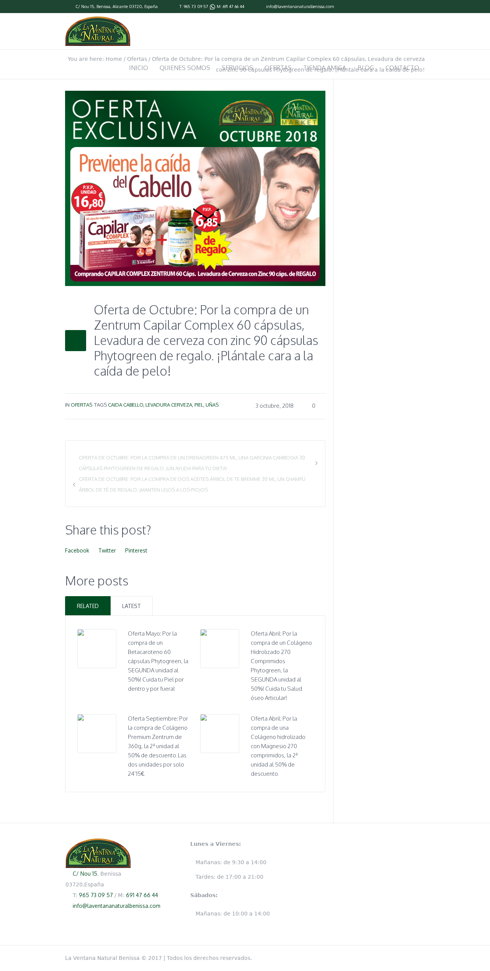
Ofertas (81, 405)
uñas (212, 405)
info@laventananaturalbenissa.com (300, 6)
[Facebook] (421, 7)
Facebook (77, 550)
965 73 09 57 (196, 6)
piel (198, 405)
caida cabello (125, 405)
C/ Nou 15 (84, 6)
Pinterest (136, 550)
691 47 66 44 (233, 6)
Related (88, 606)
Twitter (107, 550)
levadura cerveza (168, 405)
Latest (131, 606)
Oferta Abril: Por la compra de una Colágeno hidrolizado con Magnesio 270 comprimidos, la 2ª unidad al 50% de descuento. (278, 746)
